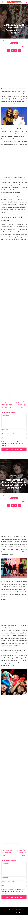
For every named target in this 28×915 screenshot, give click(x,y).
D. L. (4, 40)
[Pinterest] (15, 50)
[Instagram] (11, 913)
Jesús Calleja (13, 397)
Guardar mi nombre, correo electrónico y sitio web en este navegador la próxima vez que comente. (13, 443)
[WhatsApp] (19, 50)
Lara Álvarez (21, 397)
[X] (12, 50)
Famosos (14, 43)
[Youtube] (19, 913)
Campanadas (5, 397)
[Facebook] (8, 50)
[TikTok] (14, 913)
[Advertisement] (14, 72)
